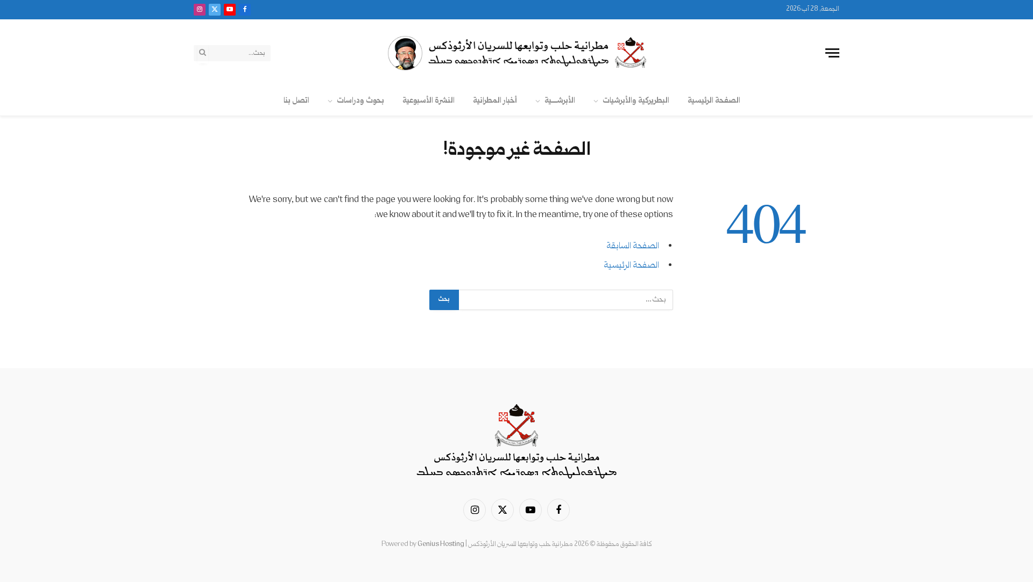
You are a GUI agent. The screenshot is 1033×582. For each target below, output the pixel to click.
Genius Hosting (441, 544)
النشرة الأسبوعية (428, 100)
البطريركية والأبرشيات (636, 100)
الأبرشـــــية (559, 100)
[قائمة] (832, 53)
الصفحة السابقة (632, 246)
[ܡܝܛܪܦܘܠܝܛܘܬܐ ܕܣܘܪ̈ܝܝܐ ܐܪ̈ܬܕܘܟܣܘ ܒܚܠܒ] (516, 53)
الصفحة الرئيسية (714, 100)
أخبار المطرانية (495, 100)
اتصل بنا (296, 100)
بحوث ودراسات (360, 100)
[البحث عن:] (565, 300)
